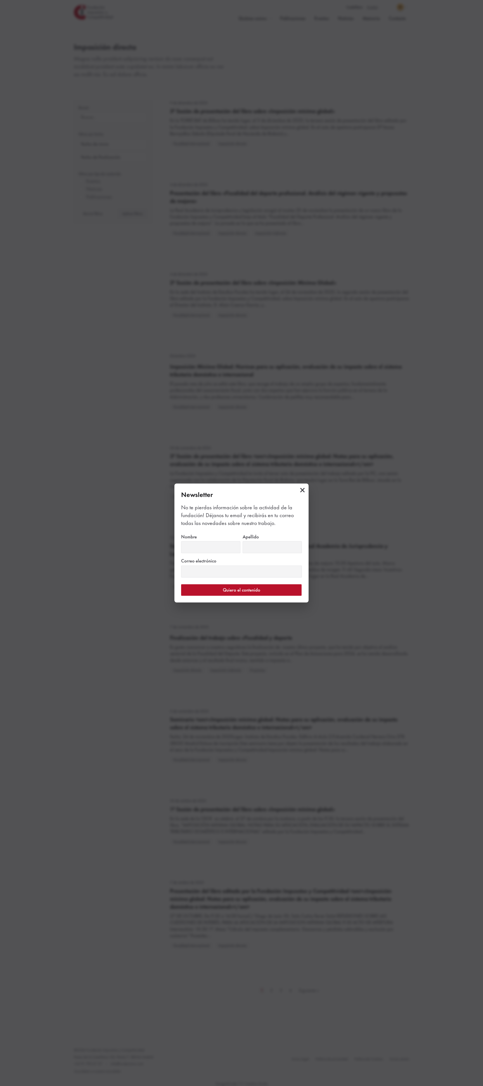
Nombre (198, 537)
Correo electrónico (208, 561)
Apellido (260, 537)
